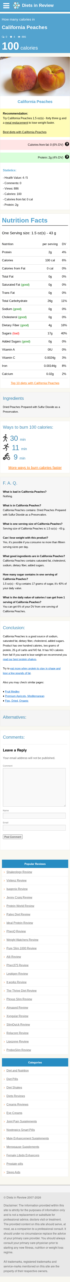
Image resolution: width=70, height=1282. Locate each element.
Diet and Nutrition (17, 1070)
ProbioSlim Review (18, 1050)
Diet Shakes (14, 1087)
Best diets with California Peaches (24, 132)
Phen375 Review (17, 965)
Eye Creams (14, 1112)
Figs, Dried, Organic (17, 700)
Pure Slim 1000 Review (21, 948)
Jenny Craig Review (19, 897)
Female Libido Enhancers (22, 1155)
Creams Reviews (17, 1104)
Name (6, 810)
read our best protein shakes (19, 659)
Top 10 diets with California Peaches (35, 383)
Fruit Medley (12, 691)
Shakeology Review (19, 872)
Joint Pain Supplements (21, 1121)
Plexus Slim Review (19, 999)
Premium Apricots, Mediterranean (24, 696)
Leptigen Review (17, 973)
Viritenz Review (16, 880)
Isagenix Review (17, 888)
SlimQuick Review (18, 1024)
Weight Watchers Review (22, 939)
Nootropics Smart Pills (20, 1129)
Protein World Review (20, 905)
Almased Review (17, 1007)
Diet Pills (12, 1079)
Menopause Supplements (22, 1146)
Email (5, 822)
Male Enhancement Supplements (27, 1138)
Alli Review (13, 956)
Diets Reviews (15, 1096)
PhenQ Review (16, 931)
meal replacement (16, 122)
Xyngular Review (17, 1016)
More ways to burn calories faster (35, 468)
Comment (7, 765)
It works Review (16, 982)
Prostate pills (14, 1163)
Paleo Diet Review (18, 914)
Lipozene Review (17, 1041)
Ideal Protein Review (19, 922)
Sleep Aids (13, 1172)
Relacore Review (17, 1033)
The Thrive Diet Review (21, 990)
